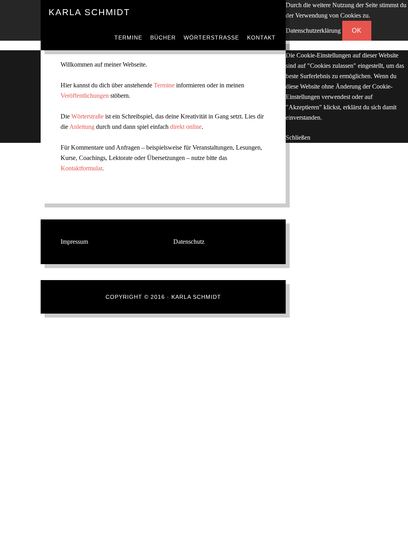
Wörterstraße (87, 116)
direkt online (186, 126)
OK (357, 30)
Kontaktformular (81, 168)
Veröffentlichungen (85, 95)
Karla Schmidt (89, 12)
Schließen (298, 137)
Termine (164, 85)
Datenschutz (188, 241)
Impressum (74, 241)
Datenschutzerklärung (313, 30)
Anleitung (81, 126)
